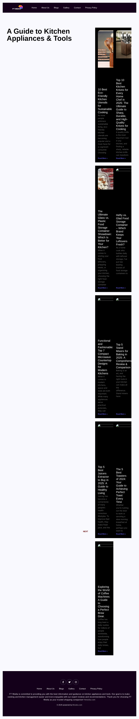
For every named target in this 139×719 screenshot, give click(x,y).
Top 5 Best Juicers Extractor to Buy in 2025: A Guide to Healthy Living (103, 480)
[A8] (17, 7)
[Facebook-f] (63, 682)
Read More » (103, 158)
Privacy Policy (91, 8)
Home (34, 8)
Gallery (66, 8)
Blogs (56, 8)
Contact (77, 8)
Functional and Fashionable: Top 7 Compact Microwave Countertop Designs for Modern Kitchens (105, 357)
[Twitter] (69, 682)
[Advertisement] (49, 102)
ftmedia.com (89, 700)
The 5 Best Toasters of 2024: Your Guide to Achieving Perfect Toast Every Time (122, 485)
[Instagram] (76, 682)
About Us (45, 8)
